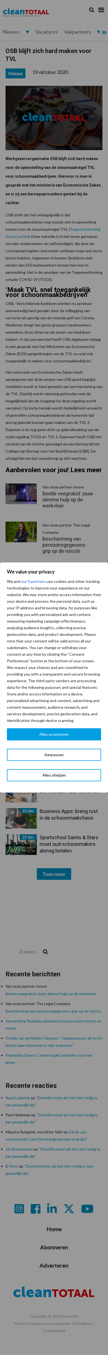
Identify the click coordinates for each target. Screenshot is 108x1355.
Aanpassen (54, 754)
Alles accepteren (54, 734)
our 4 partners (33, 581)
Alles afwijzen (54, 775)
